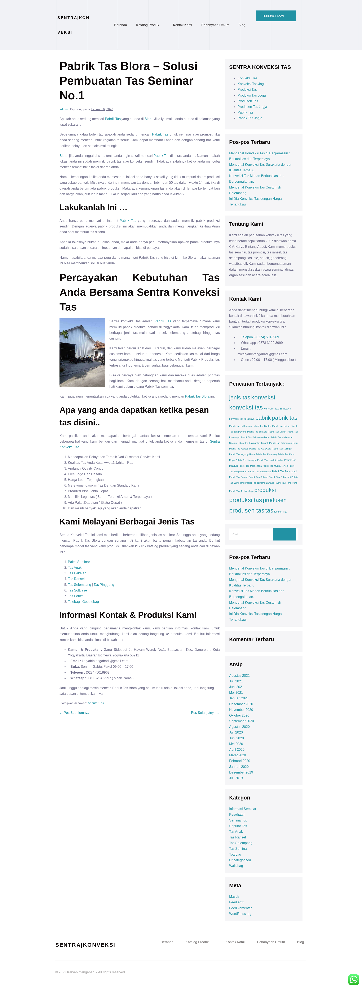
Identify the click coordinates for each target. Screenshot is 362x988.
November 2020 (241, 710)
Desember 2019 (241, 772)
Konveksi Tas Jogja (252, 84)
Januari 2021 (239, 698)
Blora (149, 119)
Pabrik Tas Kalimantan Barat (255, 437)
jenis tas (239, 397)
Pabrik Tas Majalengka (250, 466)
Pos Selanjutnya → (205, 712)
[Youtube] (288, 968)
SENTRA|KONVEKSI (85, 945)
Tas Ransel (76, 579)
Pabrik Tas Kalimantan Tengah (253, 443)
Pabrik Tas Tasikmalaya (241, 491)
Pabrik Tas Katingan (282, 448)
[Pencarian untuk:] (263, 534)
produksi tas (245, 500)
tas (269, 510)
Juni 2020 (236, 738)
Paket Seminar (79, 562)
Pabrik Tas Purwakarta (259, 471)
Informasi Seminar (242, 809)
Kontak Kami (182, 25)
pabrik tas (284, 417)
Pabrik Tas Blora (197, 396)
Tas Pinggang (104, 584)
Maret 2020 (237, 755)
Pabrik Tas (113, 119)
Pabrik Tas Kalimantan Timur (283, 443)
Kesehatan (237, 814)
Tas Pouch (76, 596)
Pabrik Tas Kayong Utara (242, 454)
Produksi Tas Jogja (252, 95)
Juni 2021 (236, 687)
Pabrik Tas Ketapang (266, 454)
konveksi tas (246, 407)
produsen (275, 500)
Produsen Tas (248, 101)
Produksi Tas (247, 89)
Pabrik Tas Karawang (260, 448)
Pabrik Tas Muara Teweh (275, 466)
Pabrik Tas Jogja (250, 118)
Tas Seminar (238, 848)
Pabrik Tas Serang (238, 477)
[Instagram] (299, 968)
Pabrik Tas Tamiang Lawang (259, 483)
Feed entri (236, 902)
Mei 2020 (236, 744)
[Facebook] (265, 968)
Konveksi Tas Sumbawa (277, 408)
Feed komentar (240, 908)
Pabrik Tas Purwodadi (284, 471)
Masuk (234, 896)
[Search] (284, 534)
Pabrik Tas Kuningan (245, 460)
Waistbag (236, 866)
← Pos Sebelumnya (74, 712)
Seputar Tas (96, 703)
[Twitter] (276, 968)
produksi (265, 490)
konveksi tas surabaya (242, 418)
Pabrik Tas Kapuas (238, 448)
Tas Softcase (77, 590)
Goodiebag (90, 601)
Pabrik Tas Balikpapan (240, 426)
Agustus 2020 (239, 726)
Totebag (74, 601)
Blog (241, 25)
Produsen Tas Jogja (252, 106)
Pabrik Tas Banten (262, 426)
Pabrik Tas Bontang (257, 431)
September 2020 (241, 721)
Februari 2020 (239, 761)
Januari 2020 (239, 766)
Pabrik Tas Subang (258, 477)
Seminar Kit (238, 820)
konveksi (263, 397)
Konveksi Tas (247, 78)
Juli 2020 (236, 732)
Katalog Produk (147, 25)
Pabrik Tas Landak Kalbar (270, 460)
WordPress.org (240, 914)
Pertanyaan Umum (215, 25)
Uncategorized (240, 860)
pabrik (263, 418)
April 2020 (236, 749)
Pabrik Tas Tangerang (286, 483)
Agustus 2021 (239, 675)
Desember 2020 (241, 704)
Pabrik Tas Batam (281, 426)
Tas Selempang (79, 584)
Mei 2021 (236, 692)
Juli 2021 (236, 681)
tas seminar (280, 511)
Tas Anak (74, 567)
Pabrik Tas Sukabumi (280, 477)
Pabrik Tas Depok (277, 431)
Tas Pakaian (77, 573)
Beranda (120, 25)
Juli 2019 (236, 778)
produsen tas (246, 510)
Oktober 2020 (239, 715)
